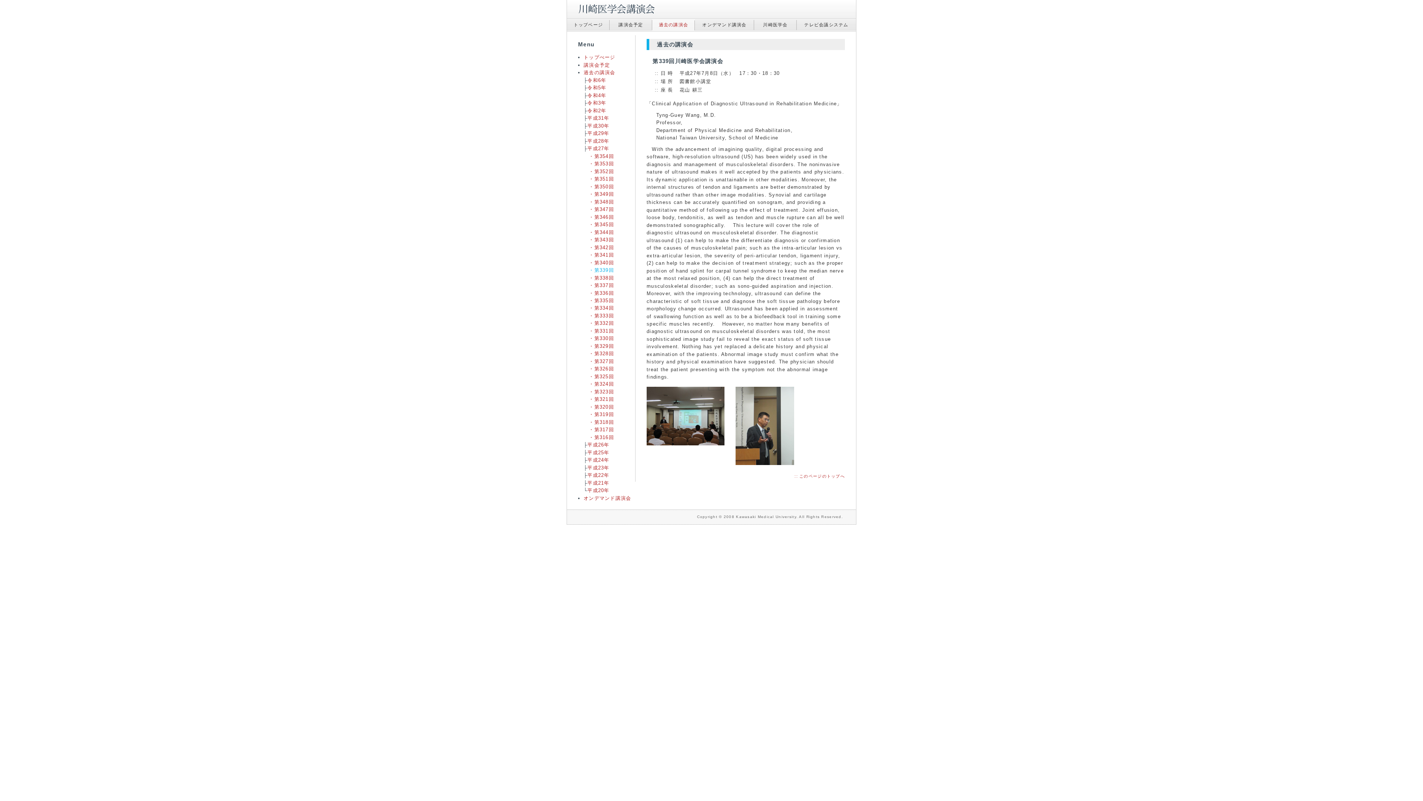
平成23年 (598, 468)
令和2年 (596, 110)
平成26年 (598, 445)
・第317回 (601, 429)
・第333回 (601, 316)
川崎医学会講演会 (615, 9)
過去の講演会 (674, 24)
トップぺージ (600, 57)
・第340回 (601, 263)
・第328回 (601, 353)
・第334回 (601, 308)
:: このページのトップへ (820, 476)
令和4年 (596, 95)
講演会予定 (630, 24)
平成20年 (598, 490)
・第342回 (601, 247)
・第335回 (601, 300)
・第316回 (601, 437)
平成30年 (598, 126)
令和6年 (596, 80)
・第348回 (601, 202)
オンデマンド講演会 (724, 24)
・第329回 (601, 346)
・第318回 (601, 422)
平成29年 (598, 133)
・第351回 (601, 179)
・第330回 (601, 338)
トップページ (588, 24)
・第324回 (601, 384)
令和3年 (596, 103)
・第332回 (601, 323)
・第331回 (601, 331)
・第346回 (601, 217)
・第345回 (601, 224)
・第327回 (601, 361)
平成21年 (598, 483)
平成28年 (598, 141)
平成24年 (598, 460)
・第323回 (601, 392)
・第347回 (601, 209)
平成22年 (598, 475)
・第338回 (601, 278)
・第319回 (601, 414)
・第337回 (601, 285)
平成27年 (598, 148)
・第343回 (601, 240)
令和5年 (596, 87)
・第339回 (601, 270)
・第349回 (601, 194)
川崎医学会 (775, 24)
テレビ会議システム (826, 24)
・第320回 (601, 407)
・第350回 (601, 186)
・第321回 (601, 399)
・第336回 (601, 293)
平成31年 (598, 118)
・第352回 (601, 171)
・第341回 (601, 255)
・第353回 (601, 164)
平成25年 (598, 452)
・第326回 (601, 369)
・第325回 (601, 376)
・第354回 (601, 156)
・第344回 (601, 232)
